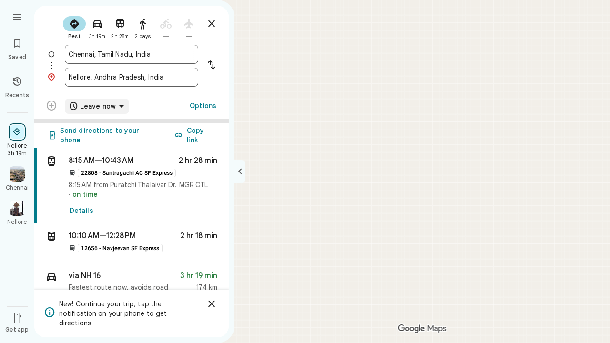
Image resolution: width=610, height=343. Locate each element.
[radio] (74, 26)
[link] (131, 185)
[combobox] (131, 54)
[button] (131, 243)
